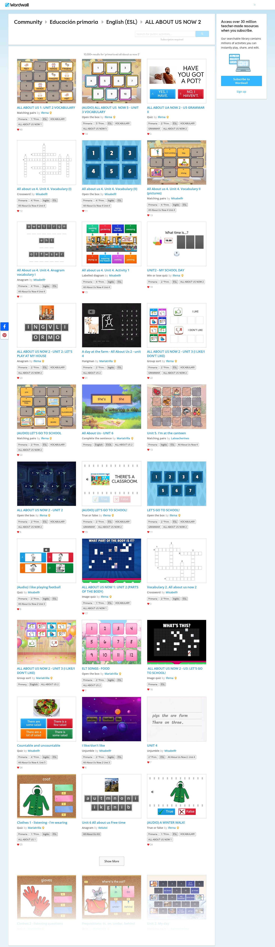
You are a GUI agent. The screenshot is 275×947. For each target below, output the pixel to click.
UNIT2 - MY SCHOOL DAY (165, 270)
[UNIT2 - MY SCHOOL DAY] (176, 244)
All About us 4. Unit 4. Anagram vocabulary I (41, 272)
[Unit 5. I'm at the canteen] (176, 406)
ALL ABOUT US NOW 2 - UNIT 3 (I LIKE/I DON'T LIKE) (176, 353)
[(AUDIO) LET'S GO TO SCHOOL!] (111, 483)
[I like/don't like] (111, 719)
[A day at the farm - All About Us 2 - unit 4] (111, 325)
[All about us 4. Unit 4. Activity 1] (111, 244)
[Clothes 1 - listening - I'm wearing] (46, 796)
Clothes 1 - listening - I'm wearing (42, 822)
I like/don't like (93, 745)
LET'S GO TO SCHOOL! (163, 510)
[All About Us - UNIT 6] (111, 406)
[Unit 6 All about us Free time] (111, 796)
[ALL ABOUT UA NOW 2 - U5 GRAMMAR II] (176, 81)
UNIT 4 (152, 745)
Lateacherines (180, 438)
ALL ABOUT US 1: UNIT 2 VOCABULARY (46, 107)
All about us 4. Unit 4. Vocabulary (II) (109, 189)
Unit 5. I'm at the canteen (166, 433)
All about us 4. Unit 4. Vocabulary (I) (44, 189)
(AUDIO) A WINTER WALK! (166, 822)
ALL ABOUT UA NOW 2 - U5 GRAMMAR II (176, 109)
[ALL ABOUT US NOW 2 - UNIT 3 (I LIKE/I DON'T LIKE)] (176, 325)
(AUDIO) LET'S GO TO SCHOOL (39, 433)
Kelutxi (102, 827)
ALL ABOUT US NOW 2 (173, 21)
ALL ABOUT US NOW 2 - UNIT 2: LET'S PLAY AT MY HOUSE (45, 353)
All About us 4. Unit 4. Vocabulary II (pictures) (174, 191)
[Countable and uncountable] (46, 719)
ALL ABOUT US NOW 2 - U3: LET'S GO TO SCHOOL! (175, 670)
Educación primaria (74, 21)
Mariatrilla (106, 361)
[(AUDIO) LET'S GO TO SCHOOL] (46, 406)
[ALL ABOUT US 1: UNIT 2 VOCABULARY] (46, 81)
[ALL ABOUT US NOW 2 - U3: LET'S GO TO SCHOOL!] (176, 642)
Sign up (241, 91)
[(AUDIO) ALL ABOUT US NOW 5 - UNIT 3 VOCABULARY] (111, 81)
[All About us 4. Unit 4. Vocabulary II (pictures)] (176, 162)
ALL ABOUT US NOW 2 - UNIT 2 (40, 510)
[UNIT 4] (176, 719)
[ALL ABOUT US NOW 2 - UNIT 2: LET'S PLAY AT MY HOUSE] (46, 325)
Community (28, 21)
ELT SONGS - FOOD (96, 668)
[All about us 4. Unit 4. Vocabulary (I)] (46, 162)
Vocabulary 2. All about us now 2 (172, 587)
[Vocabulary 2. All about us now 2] (176, 560)
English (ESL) (121, 21)
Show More (111, 861)
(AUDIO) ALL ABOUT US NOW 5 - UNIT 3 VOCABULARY (110, 109)
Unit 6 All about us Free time (104, 822)
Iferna (45, 113)
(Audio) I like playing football (39, 587)
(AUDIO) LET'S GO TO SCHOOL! (105, 510)
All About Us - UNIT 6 (97, 433)
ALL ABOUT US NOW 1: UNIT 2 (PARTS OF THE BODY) (110, 589)
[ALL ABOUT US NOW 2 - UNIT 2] (46, 483)
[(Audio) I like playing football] (46, 560)
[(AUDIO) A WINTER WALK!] (176, 796)
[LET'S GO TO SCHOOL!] (176, 483)
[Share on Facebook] (4, 326)
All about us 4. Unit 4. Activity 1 (105, 270)
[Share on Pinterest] (4, 335)
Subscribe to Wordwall (241, 81)
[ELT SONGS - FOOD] (111, 642)
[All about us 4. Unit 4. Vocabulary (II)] (111, 162)
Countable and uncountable (38, 745)
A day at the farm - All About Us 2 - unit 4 (111, 353)
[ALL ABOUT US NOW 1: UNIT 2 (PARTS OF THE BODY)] (111, 560)
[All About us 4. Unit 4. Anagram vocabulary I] (46, 244)
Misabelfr (42, 194)
